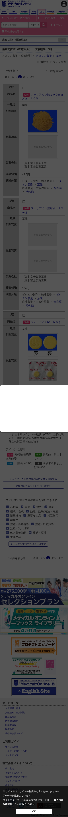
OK (34, 811)
